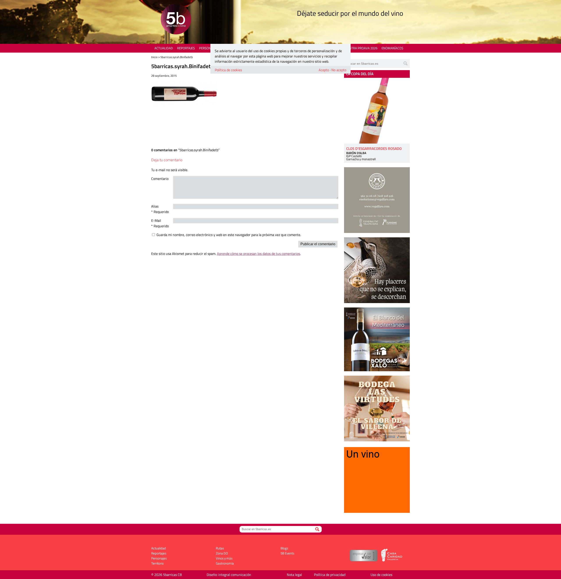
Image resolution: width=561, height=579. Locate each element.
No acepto (338, 70)
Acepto (324, 70)
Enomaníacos (392, 48)
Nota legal (294, 574)
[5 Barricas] (176, 19)
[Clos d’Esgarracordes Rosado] (377, 111)
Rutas (220, 548)
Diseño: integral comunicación (229, 574)
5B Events (287, 553)
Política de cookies (228, 70)
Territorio (157, 563)
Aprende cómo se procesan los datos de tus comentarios (258, 253)
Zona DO (222, 553)
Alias (154, 206)
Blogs (284, 548)
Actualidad (163, 48)
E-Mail (156, 220)
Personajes (208, 48)
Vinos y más (224, 558)
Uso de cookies (381, 574)
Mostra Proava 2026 (360, 48)
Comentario (160, 178)
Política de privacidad (329, 574)
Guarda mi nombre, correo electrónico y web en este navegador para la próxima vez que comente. (228, 234)
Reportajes (186, 48)
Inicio (154, 57)
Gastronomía (225, 563)
